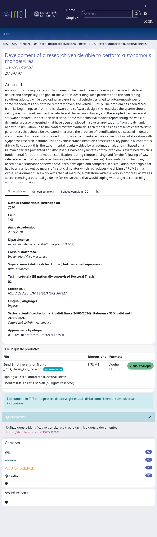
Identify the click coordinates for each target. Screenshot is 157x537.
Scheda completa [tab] (43, 191)
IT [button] (145, 6)
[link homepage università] (45, 13)
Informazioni (18, 417)
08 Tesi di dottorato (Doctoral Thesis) (60, 44)
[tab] (98, 191)
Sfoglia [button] (71, 18)
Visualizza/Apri (140, 366)
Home (70, 10)
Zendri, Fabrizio (19, 67)
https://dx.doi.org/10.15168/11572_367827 (37, 293)
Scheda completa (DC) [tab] (75, 191)
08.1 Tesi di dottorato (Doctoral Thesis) (120, 44)
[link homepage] (14, 13)
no (9, 281)
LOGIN (148, 21)
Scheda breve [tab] (16, 191)
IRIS (5, 44)
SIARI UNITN (21, 44)
